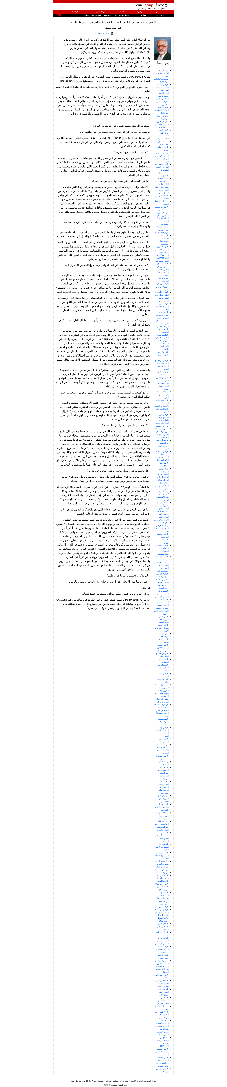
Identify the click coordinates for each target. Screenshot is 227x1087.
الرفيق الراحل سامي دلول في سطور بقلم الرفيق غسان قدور (163, 269)
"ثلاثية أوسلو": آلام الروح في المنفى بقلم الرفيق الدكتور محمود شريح (163, 787)
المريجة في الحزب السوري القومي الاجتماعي (162, 602)
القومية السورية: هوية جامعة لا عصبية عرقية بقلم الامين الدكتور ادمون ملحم (161, 562)
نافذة (122, 12)
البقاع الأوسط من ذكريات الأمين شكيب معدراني (162, 1000)
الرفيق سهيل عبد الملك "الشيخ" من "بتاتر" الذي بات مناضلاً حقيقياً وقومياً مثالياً (162, 915)
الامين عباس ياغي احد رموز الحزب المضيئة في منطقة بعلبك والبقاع (161, 170)
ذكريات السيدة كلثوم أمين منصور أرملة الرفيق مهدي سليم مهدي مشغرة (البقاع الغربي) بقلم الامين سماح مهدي (161, 511)
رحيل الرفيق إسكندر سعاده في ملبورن (162, 73)
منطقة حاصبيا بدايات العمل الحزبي (163, 394)
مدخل (158, 12)
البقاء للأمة (74, 12)
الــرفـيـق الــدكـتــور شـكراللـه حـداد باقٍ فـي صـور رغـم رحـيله (163, 898)
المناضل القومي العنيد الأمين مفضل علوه (162, 992)
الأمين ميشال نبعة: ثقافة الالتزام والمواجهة (162, 807)
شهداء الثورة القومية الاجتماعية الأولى (162, 306)
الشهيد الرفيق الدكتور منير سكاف (163, 668)
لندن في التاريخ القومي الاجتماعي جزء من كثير (162, 124)
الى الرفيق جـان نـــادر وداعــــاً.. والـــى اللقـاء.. (162, 878)
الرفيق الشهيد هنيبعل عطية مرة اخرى (162, 628)
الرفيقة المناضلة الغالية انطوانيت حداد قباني (162, 949)
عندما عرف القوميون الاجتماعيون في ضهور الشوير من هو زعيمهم (162, 284)
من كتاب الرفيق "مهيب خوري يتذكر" (162, 815)
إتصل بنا (143, 15)
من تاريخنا (139, 12)
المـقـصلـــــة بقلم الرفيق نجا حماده (163, 722)
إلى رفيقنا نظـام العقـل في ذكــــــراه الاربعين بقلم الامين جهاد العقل (161, 406)
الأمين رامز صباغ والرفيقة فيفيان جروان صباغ (162, 887)
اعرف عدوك (107, 15)
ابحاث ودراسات (96, 15)
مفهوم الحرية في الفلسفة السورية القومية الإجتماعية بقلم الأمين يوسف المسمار (162, 966)
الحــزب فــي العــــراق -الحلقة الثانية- (162, 847)
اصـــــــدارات (162, 571)
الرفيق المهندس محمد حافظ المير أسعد (162, 1052)
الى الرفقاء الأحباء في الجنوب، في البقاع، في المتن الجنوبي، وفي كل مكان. (161, 710)
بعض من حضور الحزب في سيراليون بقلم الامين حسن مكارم (162, 383)
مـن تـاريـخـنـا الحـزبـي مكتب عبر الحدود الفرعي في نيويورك (163, 773)
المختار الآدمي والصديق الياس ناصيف (163, 926)
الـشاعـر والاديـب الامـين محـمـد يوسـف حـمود (162, 983)
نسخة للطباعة (107, 33)
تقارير (115, 15)
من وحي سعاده (162, 426)
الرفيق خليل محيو (161, 906)
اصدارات (86, 15)
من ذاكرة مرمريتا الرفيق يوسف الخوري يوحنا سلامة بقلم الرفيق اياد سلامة (161, 690)
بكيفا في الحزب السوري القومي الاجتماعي (162, 798)
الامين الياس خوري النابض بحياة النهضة (163, 619)
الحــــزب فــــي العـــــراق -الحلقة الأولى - (162, 855)
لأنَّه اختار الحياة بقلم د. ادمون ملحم (163, 355)
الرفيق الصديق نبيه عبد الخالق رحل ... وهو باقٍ (163, 648)
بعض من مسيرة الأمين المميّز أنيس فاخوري (161, 611)
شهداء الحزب (101, 12)
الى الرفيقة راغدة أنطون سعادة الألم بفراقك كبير (162, 1015)
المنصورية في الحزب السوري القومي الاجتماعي (162, 594)
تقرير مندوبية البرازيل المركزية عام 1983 (162, 110)
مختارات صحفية (124, 15)
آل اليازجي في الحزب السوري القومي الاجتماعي (162, 941)
